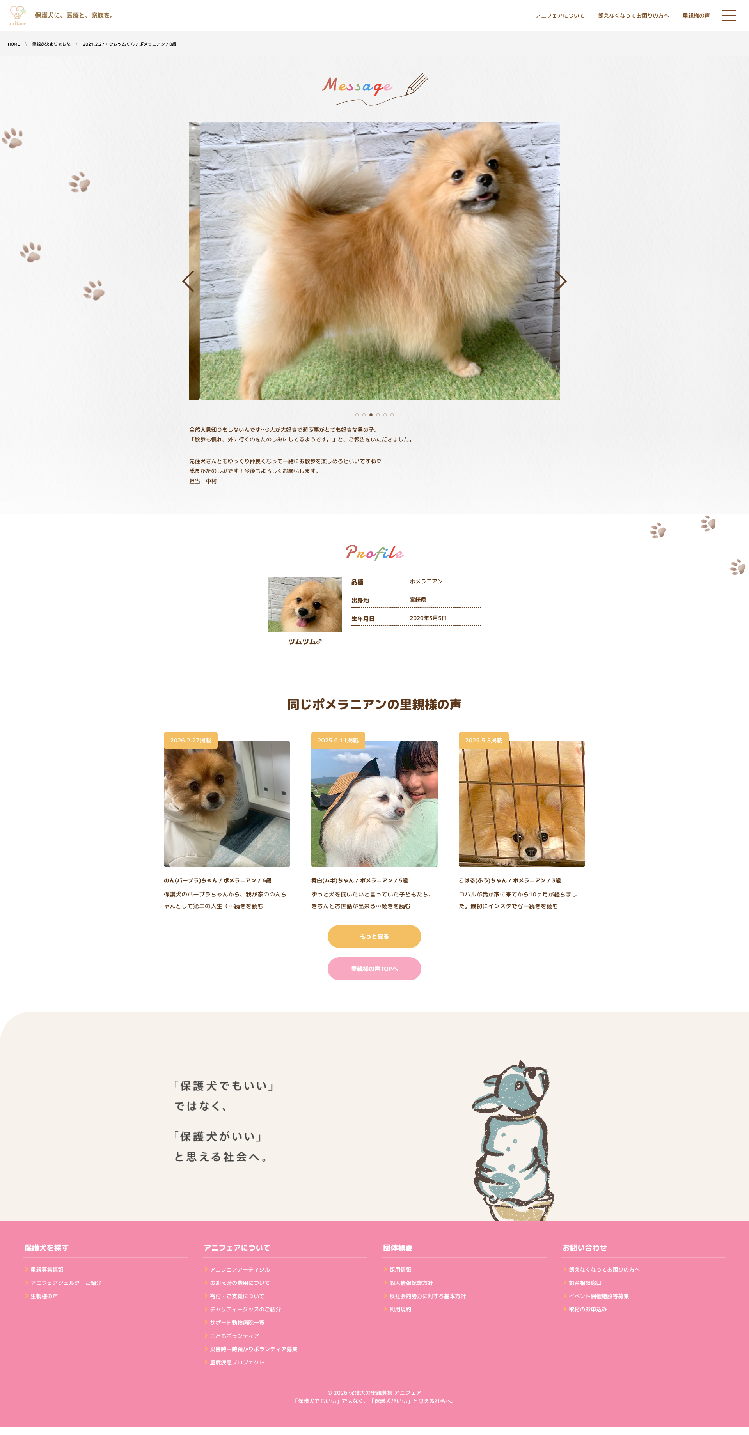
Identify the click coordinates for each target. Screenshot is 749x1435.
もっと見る (374, 936)
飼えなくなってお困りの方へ (633, 15)
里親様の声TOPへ (374, 969)
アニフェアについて (560, 15)
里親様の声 (696, 15)
